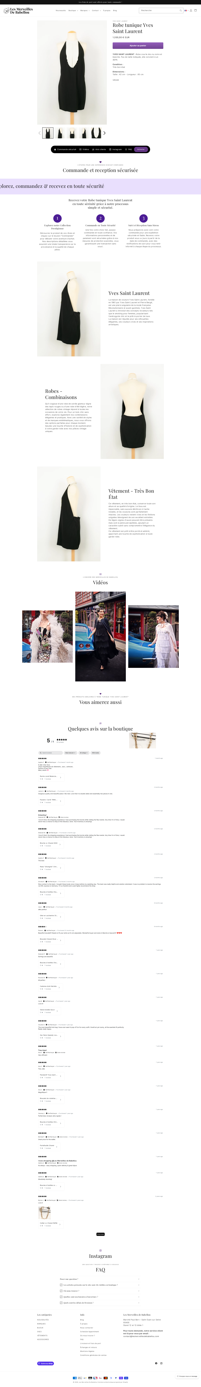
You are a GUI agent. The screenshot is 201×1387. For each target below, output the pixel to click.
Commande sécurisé (66, 149)
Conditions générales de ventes (93, 1355)
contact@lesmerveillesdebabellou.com (141, 1336)
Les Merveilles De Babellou (88, 1382)
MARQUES (41, 1324)
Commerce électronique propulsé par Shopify (113, 1382)
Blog (82, 1320)
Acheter (141, 149)
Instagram (117, 149)
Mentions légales (87, 1351)
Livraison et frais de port (90, 1344)
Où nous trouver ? (87, 1336)
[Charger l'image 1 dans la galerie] (47, 132)
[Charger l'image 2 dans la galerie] (59, 132)
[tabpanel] (100, 994)
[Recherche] (180, 10)
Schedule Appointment (89, 1332)
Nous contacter (86, 1328)
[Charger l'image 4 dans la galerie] (84, 132)
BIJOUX (40, 1328)
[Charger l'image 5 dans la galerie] (96, 132)
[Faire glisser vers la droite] (104, 133)
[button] (73, 10)
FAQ (130, 149)
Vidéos (86, 149)
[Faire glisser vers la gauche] (39, 133)
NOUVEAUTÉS (43, 1320)
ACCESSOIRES (43, 1340)
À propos (83, 1324)
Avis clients (100, 149)
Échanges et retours (88, 1347)
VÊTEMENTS (42, 1336)
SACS (39, 1332)
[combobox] (161, 10)
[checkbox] (95, 753)
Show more (100, 1234)
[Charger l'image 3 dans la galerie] (72, 132)
